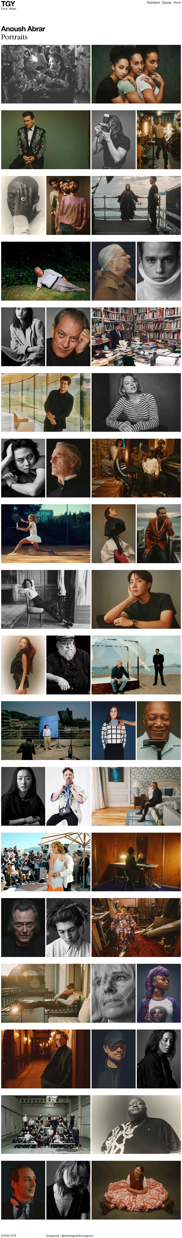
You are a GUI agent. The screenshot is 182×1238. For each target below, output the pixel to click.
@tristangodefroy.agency (77, 1236)
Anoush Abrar (23, 29)
